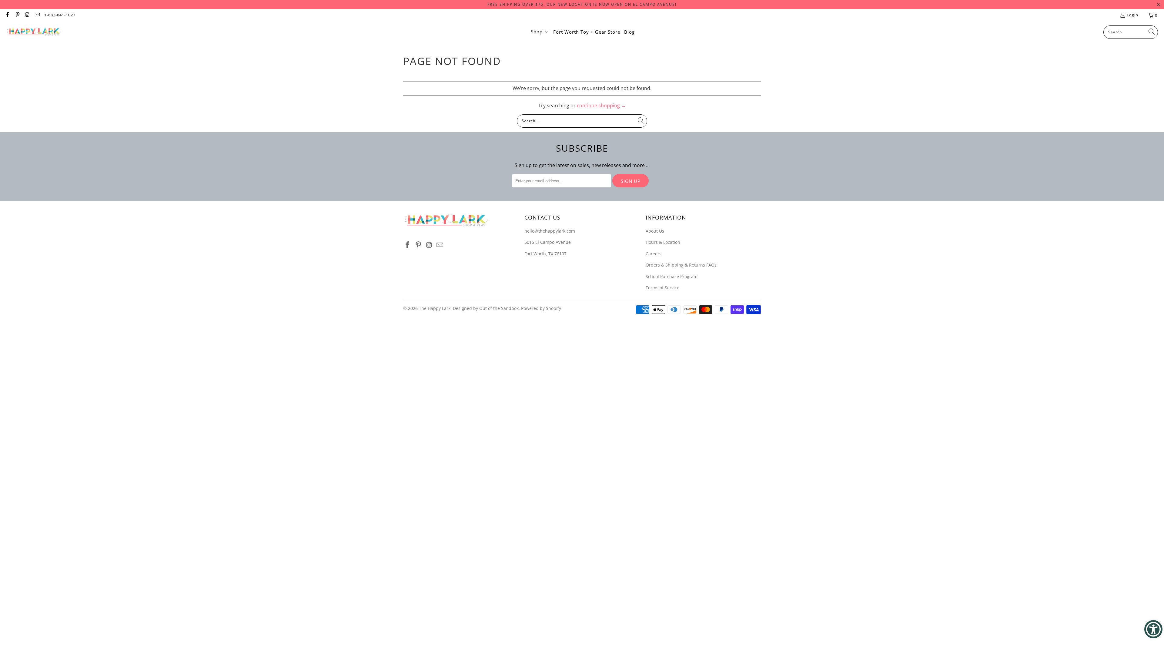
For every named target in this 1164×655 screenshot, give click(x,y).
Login (1132, 15)
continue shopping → (601, 105)
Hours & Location (663, 242)
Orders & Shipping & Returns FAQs (681, 265)
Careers (653, 254)
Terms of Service (662, 288)
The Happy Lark (434, 308)
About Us (655, 231)
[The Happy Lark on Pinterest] (17, 15)
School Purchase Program (671, 276)
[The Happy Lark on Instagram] (27, 15)
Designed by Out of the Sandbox (486, 308)
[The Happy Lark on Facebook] (7, 15)
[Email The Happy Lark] (36, 15)
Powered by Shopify (541, 308)
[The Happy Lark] (34, 32)
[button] (540, 32)
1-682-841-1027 (59, 15)
